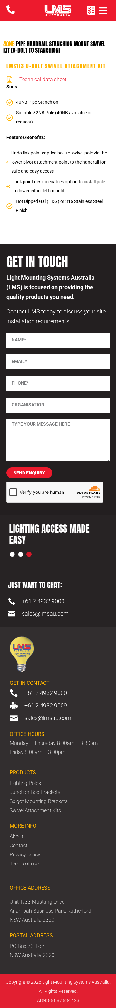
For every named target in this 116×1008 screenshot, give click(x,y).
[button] (12, 554)
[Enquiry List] (91, 10)
